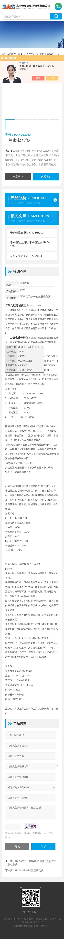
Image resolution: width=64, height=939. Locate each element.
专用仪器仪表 (46, 54)
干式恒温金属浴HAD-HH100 (26, 232)
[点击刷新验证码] (30, 826)
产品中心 (31, 54)
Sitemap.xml (20, 925)
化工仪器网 (34, 925)
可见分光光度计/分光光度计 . (27, 256)
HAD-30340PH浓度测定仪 (29, 870)
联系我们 (46, 176)
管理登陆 (45, 925)
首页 (20, 54)
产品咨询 (18, 176)
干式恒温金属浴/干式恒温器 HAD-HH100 (31, 244)
